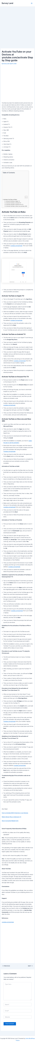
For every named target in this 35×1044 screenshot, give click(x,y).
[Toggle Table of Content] (25, 197)
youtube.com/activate (16, 245)
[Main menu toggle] (31, 3)
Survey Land (7, 3)
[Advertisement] (17, 30)
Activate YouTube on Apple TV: (13, 201)
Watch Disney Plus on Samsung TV (11, 817)
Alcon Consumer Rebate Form (10, 820)
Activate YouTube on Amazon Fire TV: (14, 204)
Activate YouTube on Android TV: (13, 202)
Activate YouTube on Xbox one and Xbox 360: (16, 206)
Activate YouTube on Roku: (10, 199)
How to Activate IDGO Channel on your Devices (15, 813)
